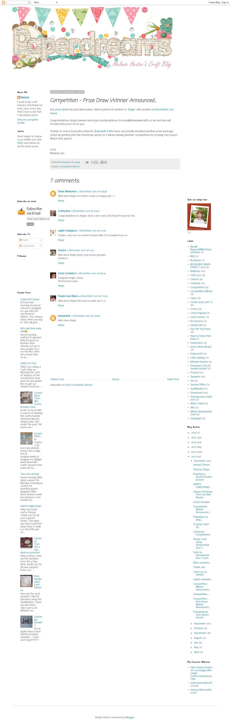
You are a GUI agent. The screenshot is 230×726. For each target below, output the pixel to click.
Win (192, 407)
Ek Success (196, 321)
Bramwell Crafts (103, 131)
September (200, 633)
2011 (193, 456)
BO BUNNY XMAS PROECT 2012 (200, 266)
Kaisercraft (196, 353)
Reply (61, 201)
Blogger (130, 717)
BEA (192, 256)
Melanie (25, 97)
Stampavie (196, 392)
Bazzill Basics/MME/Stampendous (200, 249)
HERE (20, 143)
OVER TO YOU (28, 363)
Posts (24, 240)
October (199, 628)
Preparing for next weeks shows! (201, 615)
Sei (192, 380)
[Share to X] (99, 162)
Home (115, 379)
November (200, 623)
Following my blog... (200, 518)
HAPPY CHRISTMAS (201, 486)
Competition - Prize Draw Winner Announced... (201, 603)
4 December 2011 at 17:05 (93, 296)
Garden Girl (196, 325)
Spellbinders (197, 388)
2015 (194, 437)
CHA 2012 (195, 275)
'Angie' (131, 109)
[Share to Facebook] (102, 162)
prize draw (61, 109)
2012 (194, 452)
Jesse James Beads (200, 347)
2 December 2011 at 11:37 (80, 250)
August (198, 638)
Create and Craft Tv (201, 302)
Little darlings (197, 358)
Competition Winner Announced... (201, 509)
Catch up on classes (200, 573)
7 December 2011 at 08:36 (85, 316)
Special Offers (198, 384)
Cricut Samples (201, 502)
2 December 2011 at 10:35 (92, 230)
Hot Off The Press (200, 329)
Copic (193, 298)
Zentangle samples (38, 621)
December (200, 461)
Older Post (173, 379)
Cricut (193, 309)
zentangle (195, 418)
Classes (194, 279)
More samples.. (201, 562)
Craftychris (64, 211)
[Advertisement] (99, 76)
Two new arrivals (29, 474)
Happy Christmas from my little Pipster (202, 495)
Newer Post (57, 379)
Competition (197, 287)
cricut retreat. (198, 317)
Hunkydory (196, 343)
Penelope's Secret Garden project (200, 367)
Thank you (199, 567)
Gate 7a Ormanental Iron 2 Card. (201, 555)
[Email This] (92, 162)
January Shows (201, 465)
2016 (194, 432)
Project (194, 372)
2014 (194, 442)
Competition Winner (69, 166)
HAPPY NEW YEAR (30, 506)
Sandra (62, 250)
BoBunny (195, 271)
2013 (194, 447)
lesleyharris (64, 316)
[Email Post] (86, 162)
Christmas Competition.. (202, 533)
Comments (27, 246)
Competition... (38, 435)
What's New (197, 403)
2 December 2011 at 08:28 (92, 191)
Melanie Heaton (199, 362)
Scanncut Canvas (29, 299)
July (196, 642)
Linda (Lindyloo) (67, 273)
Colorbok (195, 283)
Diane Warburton (67, 191)
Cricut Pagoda (198, 313)
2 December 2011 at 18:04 (91, 273)
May (197, 647)
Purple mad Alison (68, 296)
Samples (195, 376)
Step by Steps (201, 469)
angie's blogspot (67, 230)
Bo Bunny (195, 260)
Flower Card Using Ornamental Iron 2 (201, 543)
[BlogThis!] (95, 162)
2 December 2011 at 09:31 (85, 211)
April (197, 652)
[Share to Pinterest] (105, 162)
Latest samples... (202, 579)
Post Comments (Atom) (79, 385)
